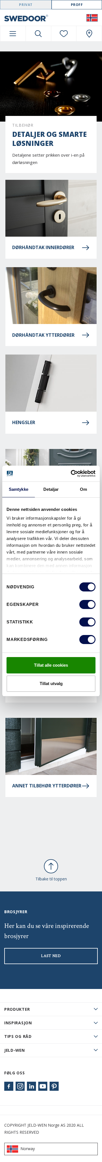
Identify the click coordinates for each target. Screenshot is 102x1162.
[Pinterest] (54, 1086)
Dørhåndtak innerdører (43, 247)
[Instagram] (20, 1086)
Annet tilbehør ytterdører (46, 786)
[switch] (87, 604)
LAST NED (51, 955)
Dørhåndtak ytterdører (43, 335)
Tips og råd (18, 1036)
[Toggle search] (38, 34)
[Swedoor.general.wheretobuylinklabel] (89, 34)
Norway (27, 1148)
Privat (26, 4)
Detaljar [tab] (51, 489)
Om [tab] (83, 489)
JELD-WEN (14, 1050)
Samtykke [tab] (18, 489)
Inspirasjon (18, 1022)
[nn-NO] (92, 17)
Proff (77, 4)
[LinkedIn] (31, 1086)
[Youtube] (42, 1086)
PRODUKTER (17, 1009)
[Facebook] (8, 1086)
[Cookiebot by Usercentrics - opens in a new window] (71, 473)
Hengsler (23, 422)
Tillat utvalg (51, 683)
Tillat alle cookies (51, 665)
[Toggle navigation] (13, 34)
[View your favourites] (64, 34)
